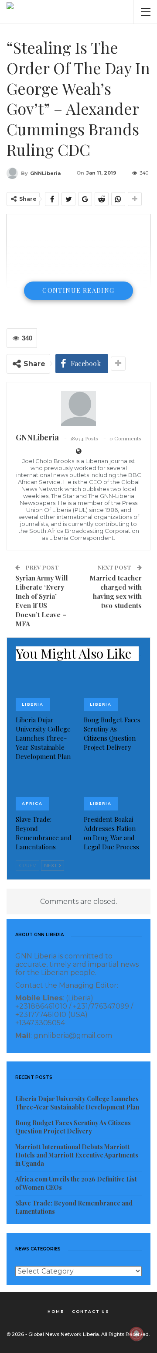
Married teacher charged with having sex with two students (115, 591)
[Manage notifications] (136, 1334)
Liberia (33, 704)
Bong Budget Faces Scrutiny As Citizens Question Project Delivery (73, 1127)
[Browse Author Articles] (78, 408)
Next (51, 865)
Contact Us (90, 1311)
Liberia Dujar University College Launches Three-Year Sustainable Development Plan (77, 1103)
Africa (32, 803)
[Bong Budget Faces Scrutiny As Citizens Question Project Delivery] (112, 691)
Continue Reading (78, 290)
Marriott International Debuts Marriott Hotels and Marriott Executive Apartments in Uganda (76, 1155)
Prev (28, 865)
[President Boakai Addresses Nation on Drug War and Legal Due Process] (112, 790)
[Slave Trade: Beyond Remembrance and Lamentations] (44, 790)
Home (56, 1311)
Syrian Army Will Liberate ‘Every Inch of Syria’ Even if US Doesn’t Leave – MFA (41, 600)
